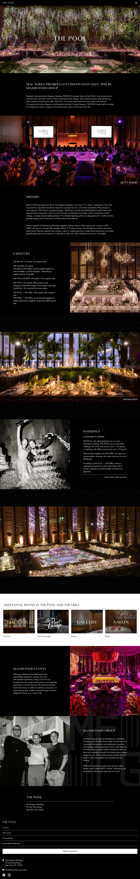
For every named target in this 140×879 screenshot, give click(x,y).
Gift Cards (6, 833)
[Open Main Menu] (136, 3)
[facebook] (3, 875)
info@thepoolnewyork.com (16, 870)
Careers (5, 827)
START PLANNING (70, 851)
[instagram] (9, 875)
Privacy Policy (7, 838)
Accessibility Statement (11, 843)
